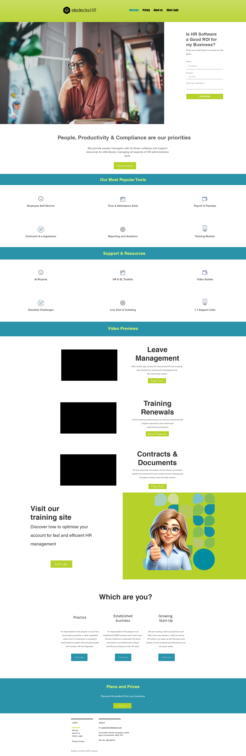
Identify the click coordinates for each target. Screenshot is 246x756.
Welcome (76, 728)
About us (76, 733)
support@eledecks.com (111, 728)
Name (188, 61)
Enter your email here (195, 83)
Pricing (75, 730)
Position (189, 73)
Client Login (77, 736)
